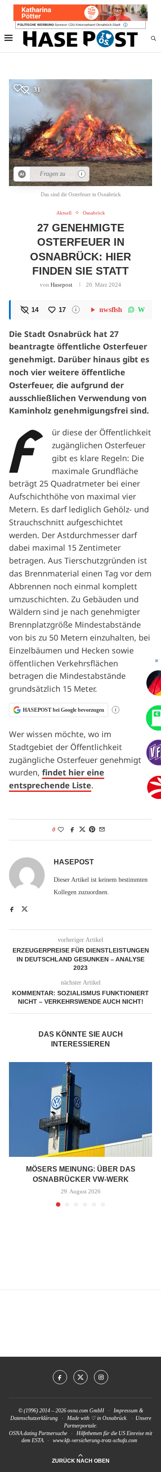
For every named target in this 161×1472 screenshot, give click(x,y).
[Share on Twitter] (82, 829)
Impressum (126, 1410)
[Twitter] (80, 1377)
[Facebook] (60, 1377)
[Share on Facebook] (72, 829)
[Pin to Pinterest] (92, 829)
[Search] (153, 38)
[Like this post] (61, 829)
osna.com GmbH (86, 1410)
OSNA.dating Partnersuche (38, 1433)
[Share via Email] (102, 829)
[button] (16, 1134)
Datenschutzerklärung (34, 1418)
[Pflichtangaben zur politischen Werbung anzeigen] (125, 24)
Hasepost (61, 284)
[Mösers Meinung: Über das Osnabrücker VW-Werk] (80, 1109)
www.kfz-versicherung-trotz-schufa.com (95, 1440)
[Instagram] (101, 1377)
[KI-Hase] (22, 174)
